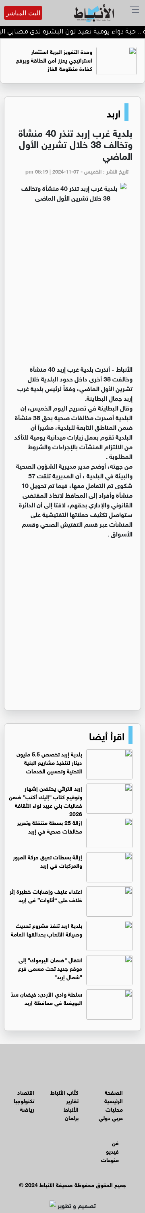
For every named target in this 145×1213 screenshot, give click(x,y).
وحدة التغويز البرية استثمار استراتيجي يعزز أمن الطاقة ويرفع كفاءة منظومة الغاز (54, 59)
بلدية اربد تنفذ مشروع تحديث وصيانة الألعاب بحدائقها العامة (46, 929)
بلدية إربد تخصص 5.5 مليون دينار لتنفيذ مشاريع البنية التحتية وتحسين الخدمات (49, 761)
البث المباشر (23, 13)
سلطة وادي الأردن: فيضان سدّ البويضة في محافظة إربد (46, 998)
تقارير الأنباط (71, 1104)
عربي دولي (111, 1117)
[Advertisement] (72, 287)
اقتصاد (25, 1092)
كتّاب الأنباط (64, 1092)
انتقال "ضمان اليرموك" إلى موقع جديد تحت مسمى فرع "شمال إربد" (50, 967)
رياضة (27, 1109)
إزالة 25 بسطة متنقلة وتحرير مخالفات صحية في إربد (49, 826)
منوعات (110, 1159)
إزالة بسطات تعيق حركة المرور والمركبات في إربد (47, 860)
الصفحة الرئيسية (113, 1096)
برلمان (72, 1117)
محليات (114, 1109)
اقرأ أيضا (106, 735)
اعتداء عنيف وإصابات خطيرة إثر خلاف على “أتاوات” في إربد (46, 895)
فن (115, 1142)
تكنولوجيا (24, 1100)
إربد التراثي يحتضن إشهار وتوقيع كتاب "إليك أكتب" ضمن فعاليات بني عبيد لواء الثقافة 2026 (45, 800)
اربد (113, 112)
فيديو (112, 1151)
